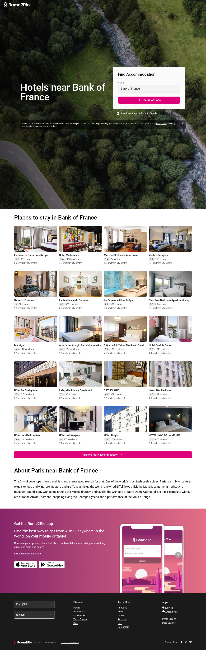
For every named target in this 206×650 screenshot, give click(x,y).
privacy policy (161, 123)
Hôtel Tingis (111, 435)
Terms (175, 642)
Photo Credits (169, 619)
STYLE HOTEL (112, 390)
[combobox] (149, 89)
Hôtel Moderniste (69, 255)
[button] (149, 100)
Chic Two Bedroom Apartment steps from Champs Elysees (170, 302)
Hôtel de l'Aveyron (69, 435)
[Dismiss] (182, 123)
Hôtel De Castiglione (25, 390)
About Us (122, 607)
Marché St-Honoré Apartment (121, 255)
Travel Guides (80, 619)
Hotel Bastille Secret (160, 345)
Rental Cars (79, 611)
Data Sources (169, 623)
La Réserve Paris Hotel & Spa (31, 255)
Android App (171, 612)
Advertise (122, 619)
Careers (122, 615)
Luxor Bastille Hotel (160, 390)
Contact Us (123, 627)
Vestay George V (158, 255)
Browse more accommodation (100, 454)
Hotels (76, 607)
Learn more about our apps (27, 553)
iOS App (169, 608)
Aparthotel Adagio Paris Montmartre (80, 345)
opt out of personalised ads (34, 126)
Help (120, 623)
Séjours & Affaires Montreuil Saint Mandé (124, 347)
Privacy (168, 642)
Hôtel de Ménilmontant (27, 435)
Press (120, 611)
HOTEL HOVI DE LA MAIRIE (164, 435)
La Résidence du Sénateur (74, 300)
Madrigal (19, 345)
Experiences (79, 615)
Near (121, 83)
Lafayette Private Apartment (75, 390)
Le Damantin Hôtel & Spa (118, 300)
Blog (75, 623)
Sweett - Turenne (24, 300)
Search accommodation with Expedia (139, 113)
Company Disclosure (70, 642)
